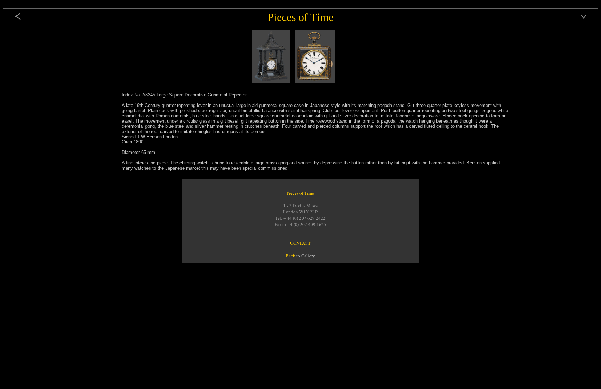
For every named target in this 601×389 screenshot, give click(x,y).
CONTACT (300, 243)
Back (290, 255)
